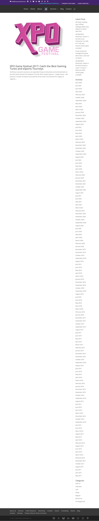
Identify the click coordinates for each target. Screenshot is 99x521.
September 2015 (81, 398)
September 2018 (81, 291)
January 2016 (80, 386)
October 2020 (80, 220)
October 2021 (80, 187)
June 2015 (79, 407)
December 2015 (81, 389)
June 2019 (79, 267)
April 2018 (79, 306)
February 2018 (80, 312)
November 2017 (81, 321)
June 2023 (79, 130)
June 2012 (79, 449)
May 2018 (79, 303)
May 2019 (79, 270)
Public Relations (31, 511)
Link (77, 489)
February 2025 (80, 95)
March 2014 (79, 431)
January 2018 (80, 315)
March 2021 (79, 208)
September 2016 (81, 362)
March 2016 (79, 380)
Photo (77, 492)
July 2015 (78, 404)
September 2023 (81, 121)
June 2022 (79, 163)
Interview (79, 486)
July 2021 (78, 196)
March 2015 (79, 413)
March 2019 (79, 276)
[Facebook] (28, 1)
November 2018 (81, 285)
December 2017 (81, 318)
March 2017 (79, 345)
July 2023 (78, 127)
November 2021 (81, 184)
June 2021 (79, 199)
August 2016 (80, 365)
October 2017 (80, 324)
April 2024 (79, 106)
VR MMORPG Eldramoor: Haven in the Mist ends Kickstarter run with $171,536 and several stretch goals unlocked (82, 41)
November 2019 (81, 252)
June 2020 (79, 231)
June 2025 (79, 89)
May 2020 (79, 234)
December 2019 (81, 249)
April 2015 (79, 410)
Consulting (64, 511)
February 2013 (80, 443)
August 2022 (80, 157)
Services (53, 9)
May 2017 (79, 339)
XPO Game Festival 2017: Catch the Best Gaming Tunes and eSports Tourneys (38, 67)
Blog (62, 9)
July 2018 (78, 297)
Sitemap (20, 513)
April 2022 (79, 169)
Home (26, 9)
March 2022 (79, 172)
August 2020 (80, 226)
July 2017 (78, 333)
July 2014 (78, 425)
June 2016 (79, 371)
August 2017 (80, 330)
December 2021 (81, 181)
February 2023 (80, 142)
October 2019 (80, 255)
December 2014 (81, 416)
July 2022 (78, 160)
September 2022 (81, 154)
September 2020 (81, 223)
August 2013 (80, 434)
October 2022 (80, 151)
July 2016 (78, 368)
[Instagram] (42, 1)
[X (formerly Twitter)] (31, 1)
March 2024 (79, 109)
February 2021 (80, 211)
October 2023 (80, 118)
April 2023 (79, 136)
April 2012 (79, 452)
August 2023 (80, 124)
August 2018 (80, 294)
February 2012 (80, 458)
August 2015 (80, 401)
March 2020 (79, 240)
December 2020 (81, 214)
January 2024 (80, 112)
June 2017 (79, 336)
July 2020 (78, 228)
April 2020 (79, 237)
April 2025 (79, 92)
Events (57, 511)
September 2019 (81, 258)
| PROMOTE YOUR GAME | (68, 3)
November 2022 (81, 148)
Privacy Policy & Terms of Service (35, 513)
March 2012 (79, 455)
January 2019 (80, 279)
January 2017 (80, 351)
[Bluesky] (33, 1)
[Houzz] (45, 1)
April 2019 (79, 273)
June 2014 (79, 428)
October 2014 (80, 419)
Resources (79, 498)
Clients (32, 9)
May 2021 (79, 202)
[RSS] (48, 1)
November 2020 (81, 217)
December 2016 (81, 354)
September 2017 (81, 327)
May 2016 (79, 374)
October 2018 (80, 288)
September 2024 (81, 100)
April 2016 (79, 377)
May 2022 (79, 166)
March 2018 (79, 309)
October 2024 (80, 97)
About (39, 9)
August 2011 (80, 467)
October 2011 (80, 464)
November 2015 (81, 392)
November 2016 (81, 357)
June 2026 (79, 83)
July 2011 (78, 470)
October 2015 (80, 395)
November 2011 (81, 461)
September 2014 (81, 422)
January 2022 (80, 178)
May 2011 (79, 476)
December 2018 (81, 282)
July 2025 (78, 86)
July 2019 (78, 264)
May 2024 (79, 103)
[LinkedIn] (36, 1)
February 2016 (80, 383)
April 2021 (79, 205)
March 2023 (79, 139)
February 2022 (80, 175)
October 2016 (80, 359)
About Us (13, 511)
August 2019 (80, 261)
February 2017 (80, 348)
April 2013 (79, 440)
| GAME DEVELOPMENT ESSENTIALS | (49, 3)
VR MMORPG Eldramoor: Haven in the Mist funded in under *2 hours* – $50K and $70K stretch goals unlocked (82, 68)
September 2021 (81, 190)
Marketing (41, 511)
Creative (50, 511)
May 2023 (79, 133)
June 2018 (79, 300)
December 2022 (81, 145)
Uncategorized (80, 501)
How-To (78, 483)
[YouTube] (39, 1)
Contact (68, 9)
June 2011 (79, 473)
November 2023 (81, 115)
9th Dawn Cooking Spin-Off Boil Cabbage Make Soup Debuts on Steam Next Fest (82, 26)
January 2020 (80, 246)
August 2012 (80, 446)
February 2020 (80, 243)
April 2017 (79, 342)
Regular (78, 495)
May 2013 (79, 437)
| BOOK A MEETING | (83, 3)
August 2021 (80, 193)
